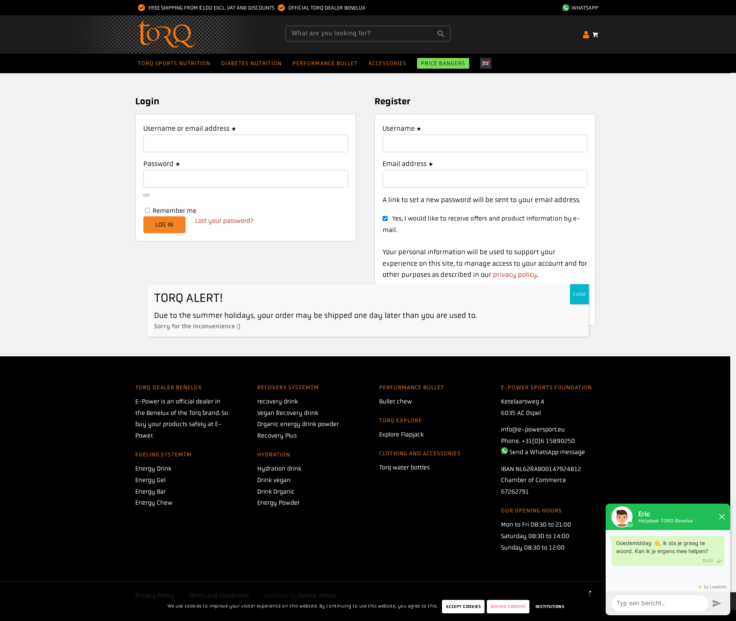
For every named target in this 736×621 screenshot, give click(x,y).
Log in (164, 224)
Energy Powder (278, 502)
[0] (595, 34)
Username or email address (189, 128)
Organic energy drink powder (298, 424)
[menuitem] (578, 8)
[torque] (182, 34)
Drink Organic (276, 491)
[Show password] (146, 195)
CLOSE (579, 294)
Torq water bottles (404, 467)
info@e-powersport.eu (533, 429)
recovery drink (277, 401)
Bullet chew (395, 401)
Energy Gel (150, 480)
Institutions (550, 606)
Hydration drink (279, 468)
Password (161, 164)
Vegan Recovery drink (287, 413)
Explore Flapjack (401, 434)
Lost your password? (224, 220)
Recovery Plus (277, 435)
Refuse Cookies (508, 606)
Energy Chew (153, 502)
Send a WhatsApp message (547, 452)
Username (402, 128)
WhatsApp (583, 8)
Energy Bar (150, 491)
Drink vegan (274, 480)
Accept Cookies (463, 606)
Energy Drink (153, 468)
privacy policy (515, 274)
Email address (408, 164)
